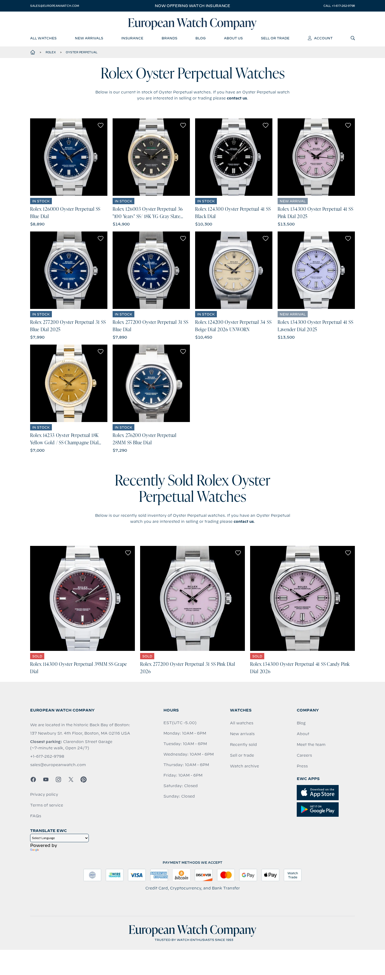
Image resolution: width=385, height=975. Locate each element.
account (323, 38)
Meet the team (311, 744)
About (303, 734)
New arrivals (242, 734)
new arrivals (89, 38)
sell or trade (275, 38)
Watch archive (244, 766)
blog (200, 38)
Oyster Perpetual (81, 52)
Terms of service (46, 805)
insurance (132, 38)
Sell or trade (242, 755)
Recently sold (243, 744)
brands (169, 38)
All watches (241, 723)
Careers (304, 755)
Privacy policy (44, 794)
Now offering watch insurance (192, 6)
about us (233, 38)
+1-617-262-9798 (47, 756)
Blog (301, 723)
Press (302, 766)
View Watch (68, 157)
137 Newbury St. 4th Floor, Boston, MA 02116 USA (80, 733)
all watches (43, 38)
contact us (237, 98)
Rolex (51, 52)
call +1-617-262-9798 (339, 5)
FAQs (35, 816)
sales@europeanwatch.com (54, 5)
